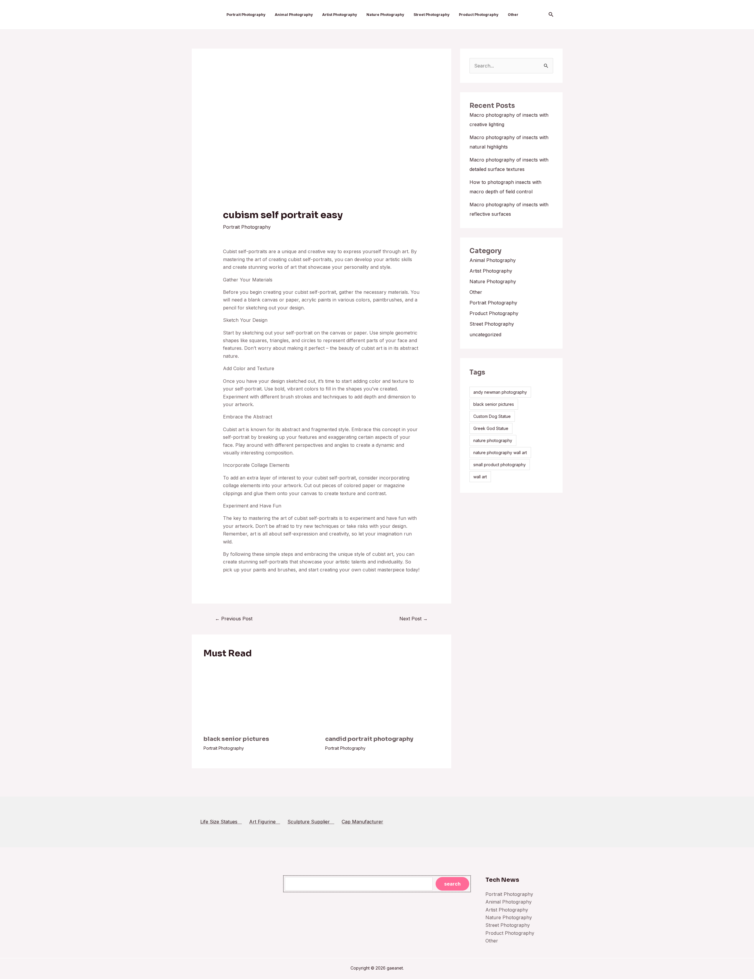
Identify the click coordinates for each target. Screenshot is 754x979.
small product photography (499, 464)
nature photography (492, 440)
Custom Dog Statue (492, 416)
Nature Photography (385, 14)
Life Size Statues (221, 822)
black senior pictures (236, 739)
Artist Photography (339, 14)
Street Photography (431, 14)
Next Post (413, 619)
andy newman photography (500, 392)
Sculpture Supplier (310, 822)
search (452, 884)
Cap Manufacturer (362, 822)
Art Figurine (264, 822)
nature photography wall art (500, 452)
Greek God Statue (490, 428)
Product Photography (478, 14)
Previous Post (233, 619)
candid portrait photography (369, 739)
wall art (480, 476)
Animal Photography (294, 14)
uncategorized (485, 334)
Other (513, 14)
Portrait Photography (245, 14)
